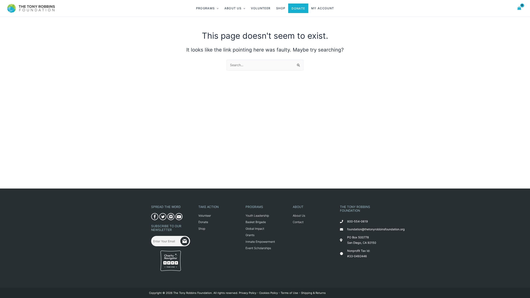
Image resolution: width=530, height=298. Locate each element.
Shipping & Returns (313, 292)
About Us (232, 8)
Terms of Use (289, 292)
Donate (298, 8)
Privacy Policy (247, 292)
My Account (322, 8)
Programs (205, 8)
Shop (280, 8)
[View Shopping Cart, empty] (519, 8)
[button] (216, 8)
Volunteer (260, 8)
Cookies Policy (268, 292)
